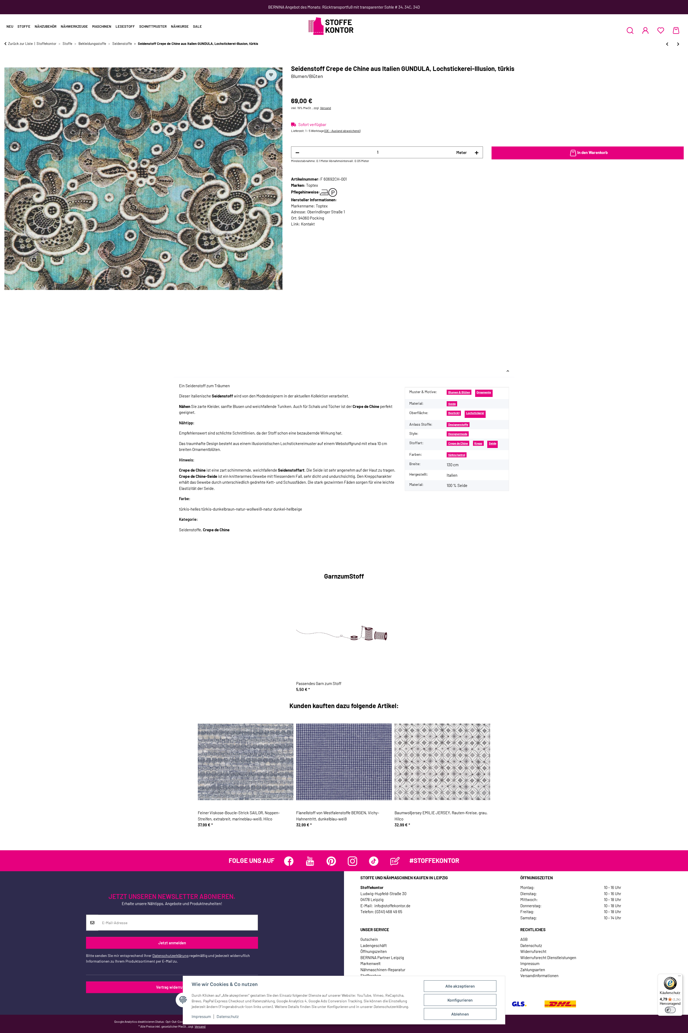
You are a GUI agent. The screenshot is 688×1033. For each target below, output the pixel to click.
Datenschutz (228, 1016)
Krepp (478, 443)
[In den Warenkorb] (8, 62)
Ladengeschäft (373, 945)
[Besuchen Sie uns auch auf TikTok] (374, 861)
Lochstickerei (475, 413)
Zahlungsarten (532, 969)
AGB (524, 939)
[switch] (670, 1010)
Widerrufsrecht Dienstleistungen (548, 957)
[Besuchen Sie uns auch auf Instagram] (352, 861)
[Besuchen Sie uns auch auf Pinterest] (331, 861)
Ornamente (483, 392)
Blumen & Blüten (459, 392)
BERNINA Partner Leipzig (382, 957)
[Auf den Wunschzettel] (271, 75)
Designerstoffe (458, 424)
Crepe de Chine (458, 443)
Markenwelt (370, 963)
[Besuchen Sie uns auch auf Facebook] (289, 861)
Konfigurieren (460, 1000)
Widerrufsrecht (533, 951)
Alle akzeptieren (460, 986)
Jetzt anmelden (172, 942)
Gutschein (369, 939)
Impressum (201, 1016)
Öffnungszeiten (373, 951)
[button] (630, 30)
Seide (452, 404)
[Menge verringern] (297, 152)
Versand (325, 108)
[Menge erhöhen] (477, 152)
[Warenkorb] (676, 30)
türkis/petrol (456, 455)
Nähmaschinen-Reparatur (382, 969)
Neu (9, 26)
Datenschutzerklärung (170, 955)
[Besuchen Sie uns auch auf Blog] (395, 861)
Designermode (457, 434)
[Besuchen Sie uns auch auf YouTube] (310, 861)
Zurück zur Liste (20, 43)
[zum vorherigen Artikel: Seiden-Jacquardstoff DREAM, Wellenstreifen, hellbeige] (667, 44)
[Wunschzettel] (660, 30)
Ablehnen (460, 1014)
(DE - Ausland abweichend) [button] (342, 130)
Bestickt (454, 413)
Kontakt (308, 223)
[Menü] (679, 977)
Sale (197, 26)
